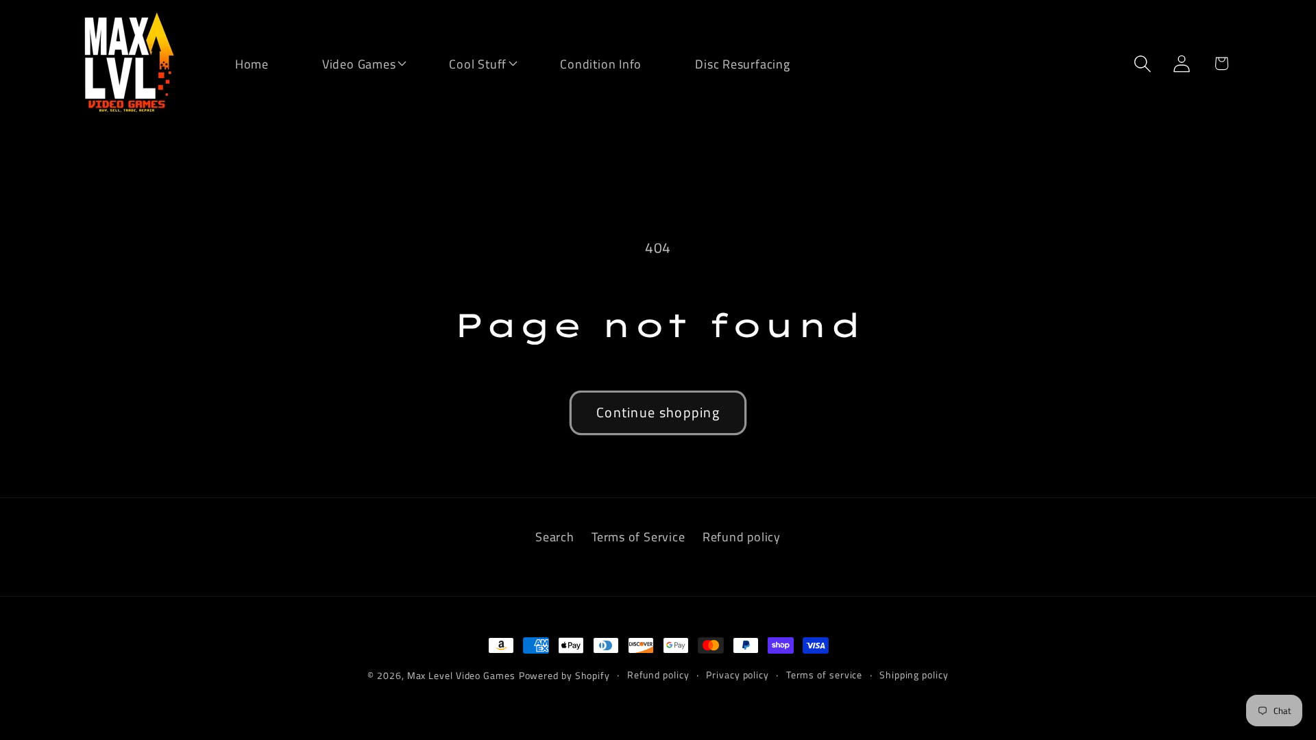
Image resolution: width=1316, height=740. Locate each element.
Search (554, 536)
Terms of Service (638, 536)
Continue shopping (658, 412)
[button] (350, 63)
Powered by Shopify (564, 675)
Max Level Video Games (461, 675)
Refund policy (742, 536)
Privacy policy (737, 674)
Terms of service (824, 674)
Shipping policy (914, 674)
